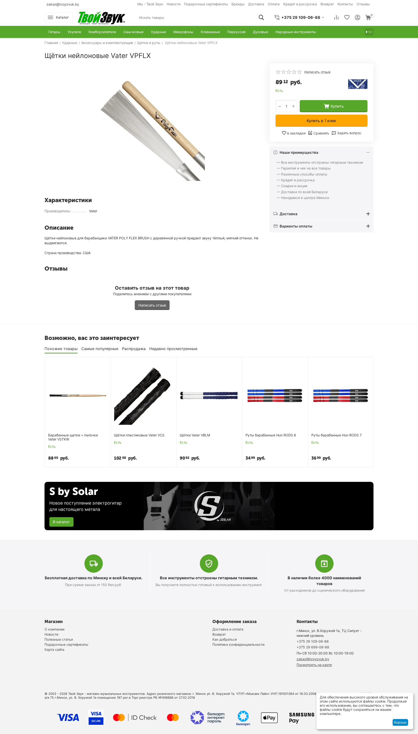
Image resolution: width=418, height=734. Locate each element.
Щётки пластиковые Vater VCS (139, 435)
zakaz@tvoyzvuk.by (62, 4)
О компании (54, 629)
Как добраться (224, 639)
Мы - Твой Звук (150, 4)
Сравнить (321, 133)
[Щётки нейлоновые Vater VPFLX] (152, 128)
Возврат (327, 4)
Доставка (256, 4)
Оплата (274, 4)
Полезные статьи (59, 639)
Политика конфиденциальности (238, 644)
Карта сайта (54, 649)
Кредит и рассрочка (300, 4)
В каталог (61, 522)
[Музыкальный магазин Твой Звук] (101, 17)
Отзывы (363, 4)
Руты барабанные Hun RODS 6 (271, 435)
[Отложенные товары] (347, 17)
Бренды (238, 4)
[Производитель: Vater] (357, 84)
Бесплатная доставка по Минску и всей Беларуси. (93, 577)
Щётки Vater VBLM (195, 435)
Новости (173, 4)
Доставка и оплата (227, 629)
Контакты (345, 4)
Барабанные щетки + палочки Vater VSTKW (73, 437)
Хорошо (400, 722)
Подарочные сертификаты (206, 4)
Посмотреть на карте (314, 665)
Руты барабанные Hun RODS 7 (336, 435)
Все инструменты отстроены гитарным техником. (209, 577)
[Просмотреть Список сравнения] (336, 17)
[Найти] (261, 17)
